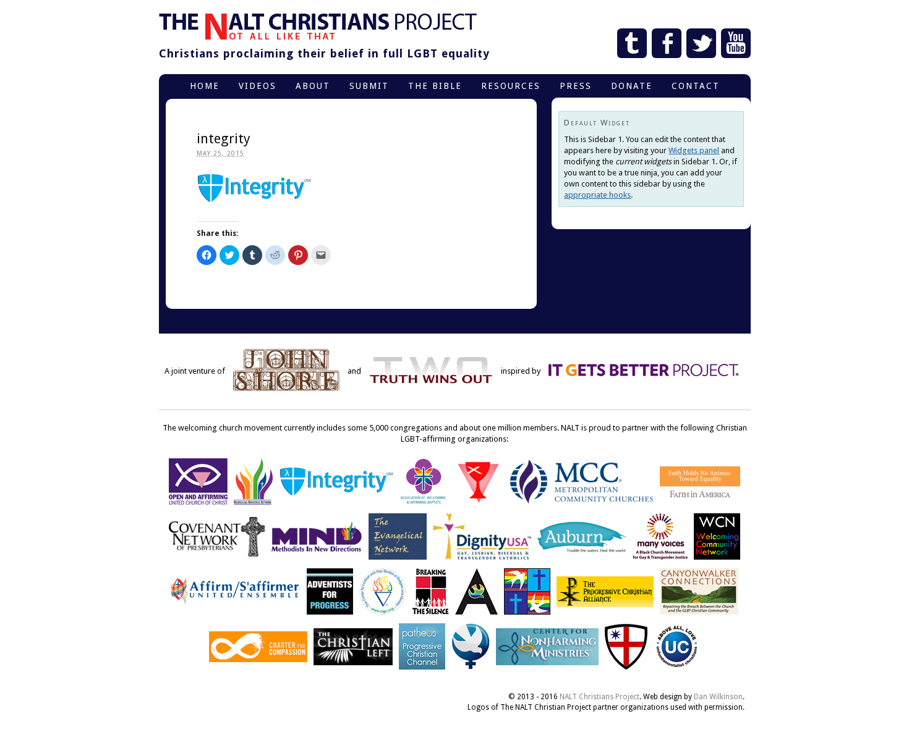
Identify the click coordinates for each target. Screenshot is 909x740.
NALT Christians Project (599, 696)
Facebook (666, 43)
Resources (510, 86)
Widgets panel (693, 150)
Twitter (701, 43)
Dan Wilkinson (718, 696)
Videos (257, 86)
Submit (369, 86)
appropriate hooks (597, 195)
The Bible (435, 86)
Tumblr (632, 43)
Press (576, 86)
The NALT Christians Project (318, 27)
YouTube (736, 43)
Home (205, 86)
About (313, 86)
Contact (696, 86)
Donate (631, 86)
